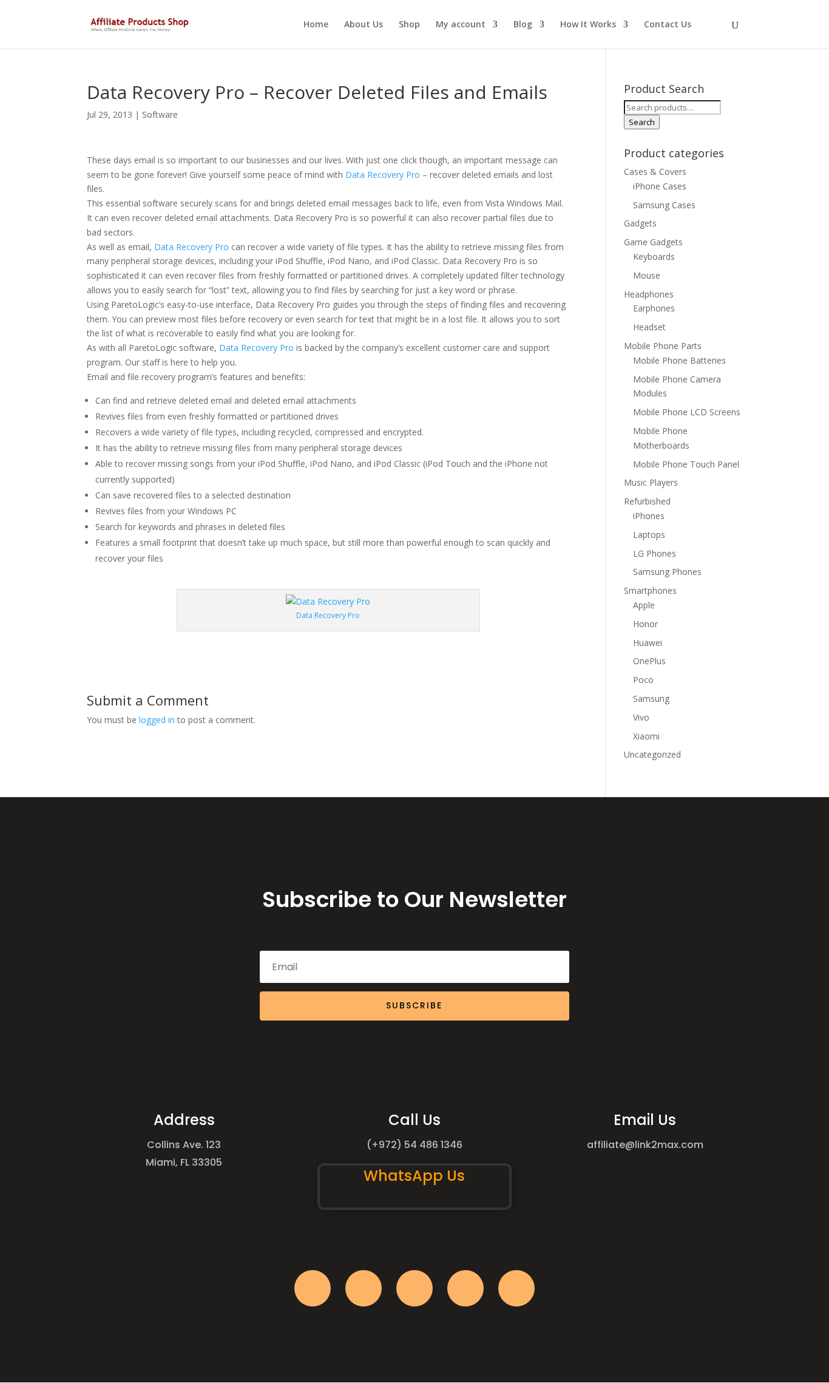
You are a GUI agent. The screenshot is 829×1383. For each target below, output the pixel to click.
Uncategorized (652, 754)
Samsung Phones (667, 571)
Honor (645, 624)
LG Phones (654, 553)
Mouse (646, 275)
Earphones (654, 308)
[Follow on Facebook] (312, 1288)
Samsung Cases (664, 205)
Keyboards (654, 256)
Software (160, 114)
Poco (643, 679)
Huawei (647, 642)
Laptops (649, 534)
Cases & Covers (655, 171)
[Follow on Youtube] (465, 1288)
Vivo (641, 717)
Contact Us (667, 25)
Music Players (651, 482)
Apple (644, 605)
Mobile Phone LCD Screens (686, 412)
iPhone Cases (659, 186)
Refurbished (647, 501)
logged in (157, 719)
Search (642, 122)
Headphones (649, 294)
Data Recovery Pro (382, 174)
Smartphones (650, 590)
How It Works (588, 25)
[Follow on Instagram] (414, 1288)
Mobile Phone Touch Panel (686, 464)
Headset (649, 327)
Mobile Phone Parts (663, 346)
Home (315, 25)
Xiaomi (646, 736)
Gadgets (640, 223)
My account (461, 25)
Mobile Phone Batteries (679, 360)
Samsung (651, 698)
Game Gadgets (653, 242)
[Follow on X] (363, 1288)
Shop (409, 25)
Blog (522, 25)
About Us (363, 25)
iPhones (649, 516)
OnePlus (649, 661)
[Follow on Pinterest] (516, 1288)
